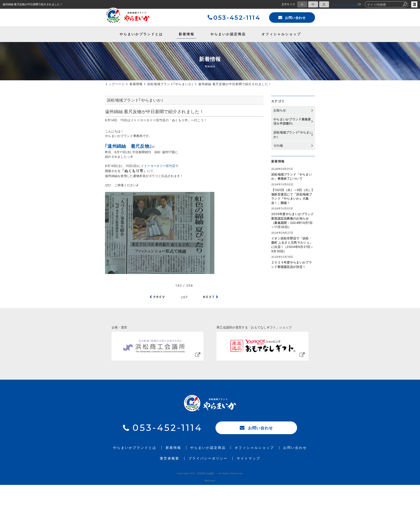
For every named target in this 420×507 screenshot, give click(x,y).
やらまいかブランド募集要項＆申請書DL (292, 121)
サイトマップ (248, 458)
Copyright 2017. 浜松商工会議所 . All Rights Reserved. (210, 473)
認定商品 (228, 34)
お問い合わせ (295, 18)
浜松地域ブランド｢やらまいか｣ (293, 134)
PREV (159, 297)
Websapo (210, 480)
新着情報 (186, 34)
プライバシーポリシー (208, 458)
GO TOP (407, 340)
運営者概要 (169, 458)
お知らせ (279, 110)
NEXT (209, 297)
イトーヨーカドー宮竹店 (158, 166)
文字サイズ (288, 4)
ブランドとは (141, 34)
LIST (184, 297)
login (414, 4)
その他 (279, 145)
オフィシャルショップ (281, 34)
